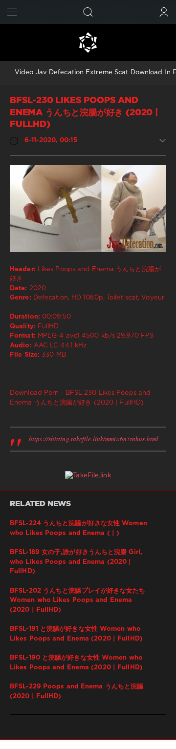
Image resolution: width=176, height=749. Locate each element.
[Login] (164, 12)
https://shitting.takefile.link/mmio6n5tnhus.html (93, 438)
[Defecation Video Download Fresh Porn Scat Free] (88, 42)
